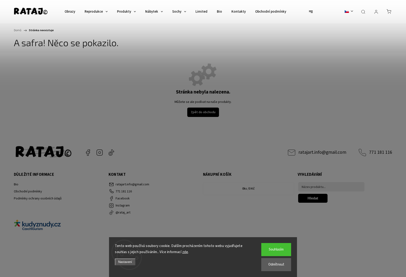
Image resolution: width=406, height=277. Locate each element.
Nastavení (125, 262)
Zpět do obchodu (203, 112)
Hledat (313, 198)
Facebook (87, 152)
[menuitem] (70, 11)
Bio (16, 184)
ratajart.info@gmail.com (322, 152)
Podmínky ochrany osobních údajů (38, 198)
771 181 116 (380, 152)
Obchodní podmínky (28, 191)
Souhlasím (276, 249)
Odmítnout (276, 264)
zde (185, 252)
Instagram (99, 152)
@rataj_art (111, 152)
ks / (248, 188)
